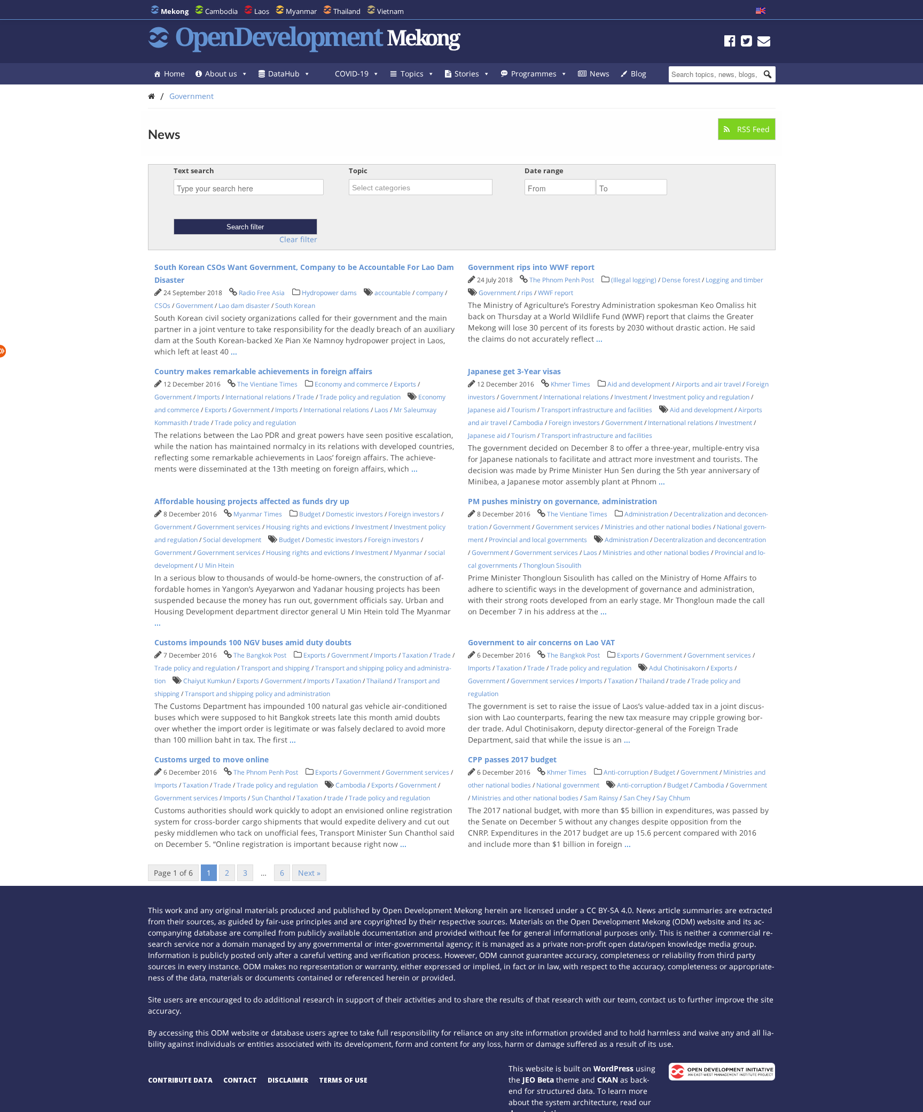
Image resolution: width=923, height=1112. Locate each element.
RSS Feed (752, 129)
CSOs (162, 305)
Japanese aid (487, 409)
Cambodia (221, 11)
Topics (412, 73)
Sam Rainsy (601, 797)
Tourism (523, 409)
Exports (405, 384)
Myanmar (301, 11)
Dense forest (681, 279)
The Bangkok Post (259, 655)
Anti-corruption (626, 772)
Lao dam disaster (244, 305)
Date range (544, 170)
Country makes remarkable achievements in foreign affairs (263, 371)
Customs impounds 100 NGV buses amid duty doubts (252, 642)
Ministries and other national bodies (658, 526)
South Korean (295, 305)
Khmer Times (570, 384)
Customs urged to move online (211, 759)
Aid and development (638, 384)
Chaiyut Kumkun (207, 680)
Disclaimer (288, 1080)
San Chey (637, 797)
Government (191, 96)
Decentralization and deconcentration (710, 539)
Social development (232, 539)
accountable (392, 292)
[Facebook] (730, 42)
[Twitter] (746, 42)
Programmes (534, 73)
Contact (240, 1080)
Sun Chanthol (271, 797)
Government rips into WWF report (531, 267)
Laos (261, 11)
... (234, 351)
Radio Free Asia (262, 292)
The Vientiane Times (267, 384)
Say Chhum (673, 797)
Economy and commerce (351, 384)
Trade (305, 396)
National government (567, 785)
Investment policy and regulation (701, 396)
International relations (258, 396)
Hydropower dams (329, 292)
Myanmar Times (257, 514)
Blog (638, 73)
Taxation (415, 655)
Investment (630, 396)
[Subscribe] (763, 42)
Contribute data (180, 1080)
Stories (467, 73)
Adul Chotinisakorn (677, 668)
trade (201, 422)
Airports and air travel (708, 384)
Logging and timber (734, 279)
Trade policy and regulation (360, 396)
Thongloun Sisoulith (552, 565)
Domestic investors (354, 514)
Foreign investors (574, 422)
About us (221, 73)
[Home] (151, 96)
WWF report (555, 292)
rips (527, 292)
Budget (309, 514)
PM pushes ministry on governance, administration (562, 501)
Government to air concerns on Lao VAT (541, 642)
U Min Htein (216, 565)
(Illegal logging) (633, 279)
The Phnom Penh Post (561, 279)
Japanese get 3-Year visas (514, 371)
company (429, 292)
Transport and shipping (275, 668)
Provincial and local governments (538, 539)
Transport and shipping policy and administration (257, 693)
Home (174, 73)
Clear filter (298, 239)
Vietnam (390, 11)
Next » (309, 873)
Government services (229, 526)
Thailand (347, 11)
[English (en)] (760, 11)
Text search (194, 170)
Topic (358, 170)
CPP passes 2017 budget (512, 759)
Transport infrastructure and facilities (596, 409)
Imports (208, 396)
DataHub (284, 73)
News (599, 73)
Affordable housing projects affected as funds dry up (251, 501)
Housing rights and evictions (308, 526)
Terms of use (343, 1080)
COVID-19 (352, 73)
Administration (646, 514)
